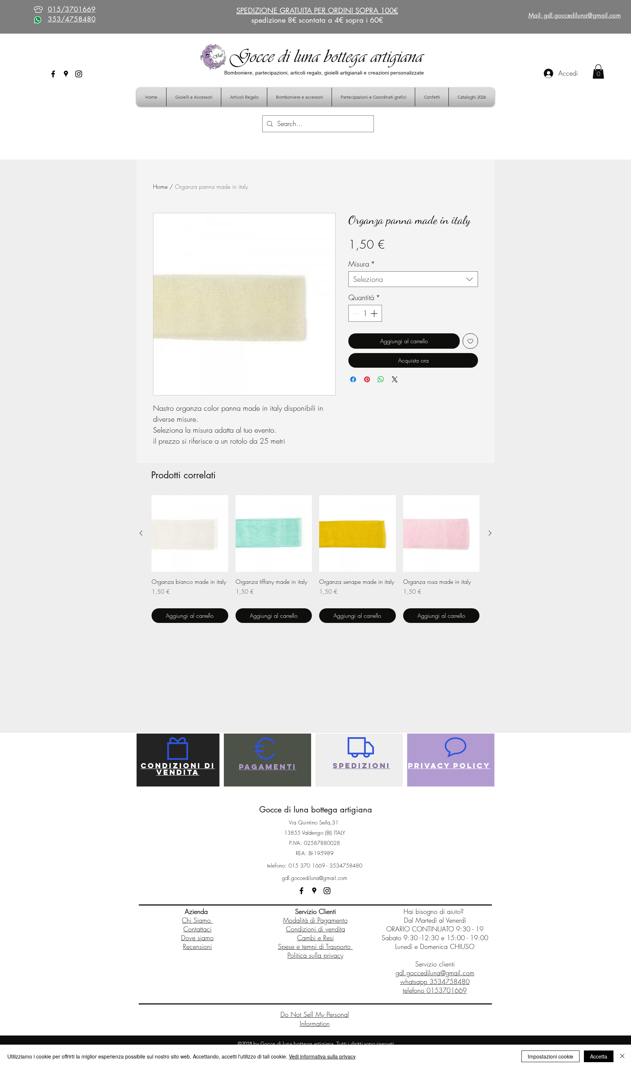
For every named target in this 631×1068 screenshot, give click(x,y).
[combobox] (413, 279)
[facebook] (53, 74)
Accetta (598, 1056)
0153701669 (447, 990)
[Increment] (374, 313)
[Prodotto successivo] (490, 533)
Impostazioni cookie (550, 1056)
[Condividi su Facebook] (353, 379)
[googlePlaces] (65, 74)
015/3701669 (72, 9)
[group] (315, 559)
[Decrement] (355, 313)
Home (160, 187)
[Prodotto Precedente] (141, 533)
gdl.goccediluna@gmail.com (314, 878)
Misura (361, 263)
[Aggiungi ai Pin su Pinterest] (367, 379)
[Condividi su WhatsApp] (380, 379)
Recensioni (197, 946)
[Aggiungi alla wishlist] (470, 341)
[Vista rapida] (190, 533)
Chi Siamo (197, 920)
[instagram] (78, 74)
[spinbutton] (365, 313)
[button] (598, 71)
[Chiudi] (622, 1056)
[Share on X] (394, 379)
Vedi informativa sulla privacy (322, 1056)
